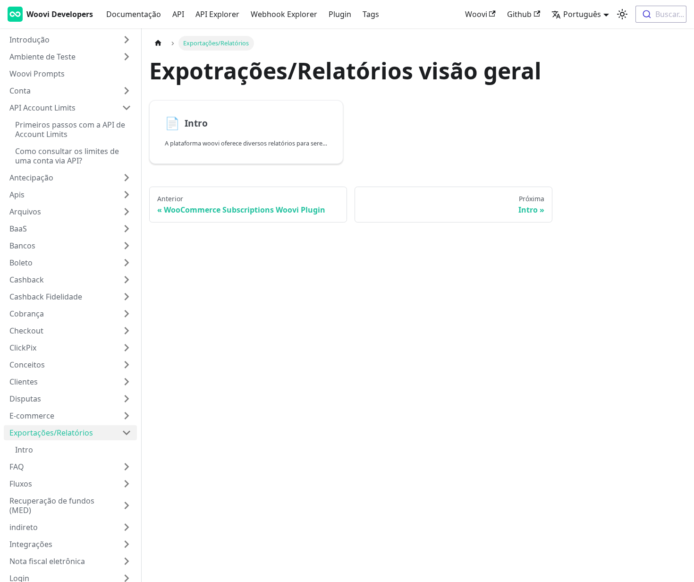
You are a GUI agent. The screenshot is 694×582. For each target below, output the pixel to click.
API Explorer (217, 14)
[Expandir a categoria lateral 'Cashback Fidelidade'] (126, 296)
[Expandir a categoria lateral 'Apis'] (126, 194)
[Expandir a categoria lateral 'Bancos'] (126, 245)
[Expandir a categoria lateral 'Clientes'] (126, 381)
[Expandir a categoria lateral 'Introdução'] (126, 39)
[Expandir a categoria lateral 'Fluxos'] (126, 483)
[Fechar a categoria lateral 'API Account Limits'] (126, 107)
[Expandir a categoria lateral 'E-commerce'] (126, 415)
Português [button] (582, 14)
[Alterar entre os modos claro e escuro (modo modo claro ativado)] (622, 14)
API (178, 14)
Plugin (340, 14)
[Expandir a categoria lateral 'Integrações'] (126, 544)
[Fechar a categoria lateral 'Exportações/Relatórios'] (126, 432)
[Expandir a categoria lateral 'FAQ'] (126, 466)
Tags (371, 14)
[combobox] (660, 14)
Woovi (476, 14)
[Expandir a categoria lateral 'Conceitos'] (126, 364)
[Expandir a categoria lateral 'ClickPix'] (126, 347)
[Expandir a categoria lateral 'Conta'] (126, 90)
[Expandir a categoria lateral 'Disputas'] (126, 398)
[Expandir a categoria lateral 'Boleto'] (126, 262)
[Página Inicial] (158, 43)
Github (519, 14)
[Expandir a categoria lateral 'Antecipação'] (126, 177)
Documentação (133, 14)
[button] (70, 527)
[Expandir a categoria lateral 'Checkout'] (126, 330)
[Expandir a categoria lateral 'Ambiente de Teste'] (126, 56)
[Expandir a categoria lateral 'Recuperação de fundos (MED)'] (126, 505)
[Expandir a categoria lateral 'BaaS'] (126, 228)
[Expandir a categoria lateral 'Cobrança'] (126, 313)
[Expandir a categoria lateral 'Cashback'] (126, 279)
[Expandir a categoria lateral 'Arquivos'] (126, 211)
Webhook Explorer (284, 14)
